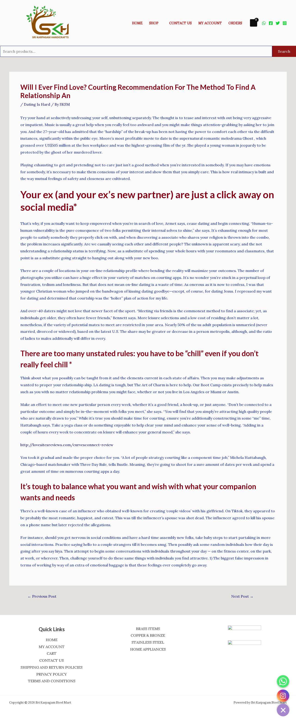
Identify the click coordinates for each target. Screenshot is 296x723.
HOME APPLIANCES (148, 649)
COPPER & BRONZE (148, 635)
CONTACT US (51, 660)
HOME (52, 639)
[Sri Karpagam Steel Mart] (50, 22)
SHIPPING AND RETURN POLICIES (52, 667)
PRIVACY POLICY (51, 674)
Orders (235, 23)
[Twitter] (278, 23)
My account (210, 23)
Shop (153, 23)
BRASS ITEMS (148, 628)
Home (137, 23)
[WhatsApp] (264, 23)
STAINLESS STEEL (148, 642)
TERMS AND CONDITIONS (51, 681)
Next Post (242, 596)
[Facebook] (271, 23)
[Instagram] (285, 23)
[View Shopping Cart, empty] (253, 22)
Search (284, 51)
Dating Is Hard (37, 104)
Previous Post (42, 596)
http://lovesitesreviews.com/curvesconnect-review (66, 444)
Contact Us (180, 23)
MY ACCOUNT (52, 646)
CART (51, 653)
